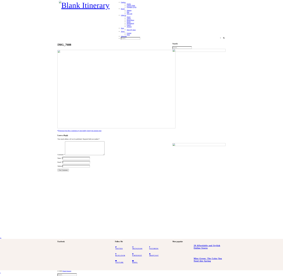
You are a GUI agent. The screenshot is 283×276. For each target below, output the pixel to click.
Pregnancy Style (131, 7)
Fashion (123, 2)
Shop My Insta (131, 30)
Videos (129, 18)
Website (59, 166)
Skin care (129, 13)
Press (128, 34)
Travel (128, 17)
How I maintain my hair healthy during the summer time (80, 130)
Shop (122, 28)
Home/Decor (130, 20)
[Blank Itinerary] (84, 4)
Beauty (123, 9)
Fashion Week (131, 5)
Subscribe (124, 36)
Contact (129, 33)
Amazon (129, 26)
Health (129, 22)
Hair (128, 12)
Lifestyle (123, 15)
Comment (61, 154)
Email (59, 162)
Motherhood (130, 23)
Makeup (129, 10)
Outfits (129, 4)
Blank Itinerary (66, 271)
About (123, 31)
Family (129, 25)
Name (59, 158)
